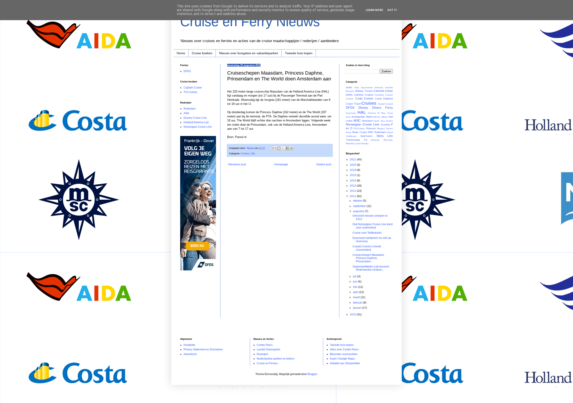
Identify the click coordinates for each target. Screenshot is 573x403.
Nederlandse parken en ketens (275, 358)
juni (355, 281)
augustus (359, 211)
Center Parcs (265, 345)
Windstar (350, 143)
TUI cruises (190, 92)
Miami (384, 117)
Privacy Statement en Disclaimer (203, 349)
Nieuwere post (237, 164)
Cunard (389, 104)
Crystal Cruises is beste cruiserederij (367, 248)
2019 (353, 170)
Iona (348, 117)
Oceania (385, 124)
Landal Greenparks (268, 349)
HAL (253, 153)
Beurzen (350, 91)
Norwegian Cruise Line (198, 126)
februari (358, 302)
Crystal (381, 104)
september (360, 206)
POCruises (359, 128)
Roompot (262, 354)
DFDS (187, 71)
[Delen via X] (283, 148)
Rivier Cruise (359, 132)
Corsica (349, 98)
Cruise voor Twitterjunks (367, 232)
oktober (358, 200)
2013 (353, 185)
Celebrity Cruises (363, 94)
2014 (353, 180)
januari (357, 307)
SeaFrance (366, 136)
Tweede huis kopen (298, 53)
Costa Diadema (384, 98)
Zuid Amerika (362, 143)
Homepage (281, 164)
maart (357, 297)
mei (355, 287)
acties (349, 87)
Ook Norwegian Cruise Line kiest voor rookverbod (373, 226)
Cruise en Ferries (267, 363)
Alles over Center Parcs (344, 349)
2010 (353, 314)
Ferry (389, 107)
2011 (353, 196)
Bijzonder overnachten (343, 354)
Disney (363, 107)
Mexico (377, 117)
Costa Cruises (364, 98)
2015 (353, 175)
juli (355, 276)
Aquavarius (367, 87)
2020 (353, 164)
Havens (372, 113)
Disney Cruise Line (195, 117)
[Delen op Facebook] (287, 148)
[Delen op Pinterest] (291, 148)
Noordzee (367, 120)
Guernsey (351, 113)
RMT (370, 132)
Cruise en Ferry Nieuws (250, 21)
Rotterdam (380, 132)
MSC (357, 120)
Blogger (312, 374)
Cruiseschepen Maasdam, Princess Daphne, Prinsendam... (369, 258)
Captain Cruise (193, 87)
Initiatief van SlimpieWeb (345, 363)
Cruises (245, 153)
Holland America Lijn (196, 122)
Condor (389, 95)
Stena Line (384, 136)
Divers (376, 107)
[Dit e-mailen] (274, 148)
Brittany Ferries (363, 91)
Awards (389, 87)
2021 (353, 159)
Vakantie (375, 140)
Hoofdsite (189, 345)
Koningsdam (358, 116)
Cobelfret (379, 95)
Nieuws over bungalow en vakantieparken (248, 53)
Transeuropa (353, 139)
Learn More (374, 10)
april (356, 292)
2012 (353, 190)
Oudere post (323, 164)
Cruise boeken (202, 53)
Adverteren (190, 354)
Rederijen (190, 108)
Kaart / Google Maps (342, 358)
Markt (369, 116)
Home (181, 53)
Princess (371, 128)
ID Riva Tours (385, 113)
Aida (186, 113)
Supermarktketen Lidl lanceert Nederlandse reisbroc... (371, 268)
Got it (392, 10)
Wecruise (388, 140)
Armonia (379, 87)
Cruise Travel (353, 103)
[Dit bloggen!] (279, 148)
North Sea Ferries (383, 121)
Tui (365, 139)
